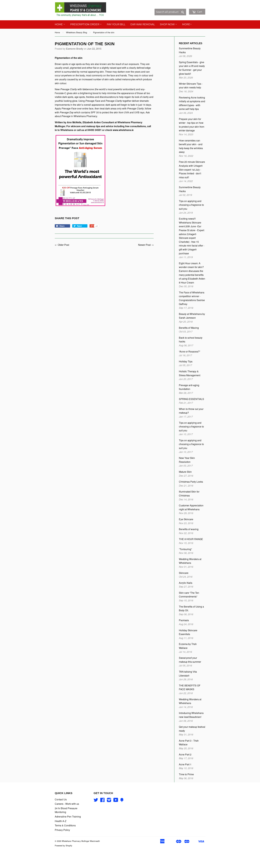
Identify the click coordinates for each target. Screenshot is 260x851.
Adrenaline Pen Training (68, 816)
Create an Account (196, 7)
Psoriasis (184, 620)
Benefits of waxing (188, 529)
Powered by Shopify (63, 845)
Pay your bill (116, 24)
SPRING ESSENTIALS (191, 399)
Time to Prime (186, 774)
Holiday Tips (185, 361)
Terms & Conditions (65, 825)
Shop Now (167, 24)
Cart (199, 11)
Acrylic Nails (185, 583)
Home (59, 24)
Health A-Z (60, 821)
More (186, 24)
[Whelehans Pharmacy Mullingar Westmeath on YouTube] (115, 800)
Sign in (180, 7)
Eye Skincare (186, 519)
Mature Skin (185, 471)
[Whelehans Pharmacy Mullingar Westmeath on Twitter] (96, 800)
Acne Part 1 (185, 764)
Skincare (183, 573)
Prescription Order (85, 24)
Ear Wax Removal (142, 24)
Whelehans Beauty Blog (76, 32)
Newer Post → (146, 244)
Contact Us (61, 799)
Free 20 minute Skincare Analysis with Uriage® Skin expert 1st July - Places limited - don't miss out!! (192, 169)
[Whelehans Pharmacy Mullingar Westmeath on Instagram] (109, 800)
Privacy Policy (62, 830)
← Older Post (62, 244)
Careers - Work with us (67, 803)
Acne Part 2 (185, 754)
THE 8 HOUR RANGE (191, 539)
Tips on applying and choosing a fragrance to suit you (191, 204)
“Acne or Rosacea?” (189, 351)
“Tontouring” (185, 549)
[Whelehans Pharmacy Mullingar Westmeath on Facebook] (102, 800)
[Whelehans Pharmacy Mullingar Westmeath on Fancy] (122, 800)
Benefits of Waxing (189, 327)
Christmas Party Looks (191, 481)
